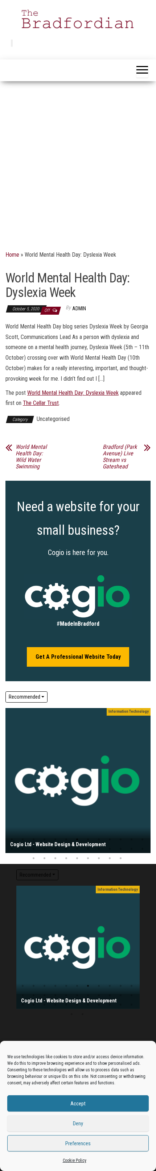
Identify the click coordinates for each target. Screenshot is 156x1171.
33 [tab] (99, 858)
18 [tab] (55, 849)
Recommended (24, 697)
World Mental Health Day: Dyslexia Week (73, 392)
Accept (78, 1103)
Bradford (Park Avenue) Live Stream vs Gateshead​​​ (120, 457)
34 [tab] (109, 858)
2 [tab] (22, 839)
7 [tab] (77, 839)
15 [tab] (22, 849)
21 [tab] (88, 849)
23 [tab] (109, 849)
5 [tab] (55, 839)
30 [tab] (66, 858)
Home (12, 254)
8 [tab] (88, 839)
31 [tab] (77, 858)
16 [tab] (33, 849)
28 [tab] (44, 858)
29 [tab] (55, 858)
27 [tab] (33, 858)
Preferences (78, 1143)
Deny (78, 1123)
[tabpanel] (78, 780)
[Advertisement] (78, 163)
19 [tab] (66, 849)
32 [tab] (88, 858)
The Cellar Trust (41, 403)
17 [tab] (44, 849)
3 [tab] (33, 839)
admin (79, 308)
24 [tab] (120, 849)
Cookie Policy (74, 1160)
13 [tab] (142, 839)
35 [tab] (120, 858)
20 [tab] (77, 849)
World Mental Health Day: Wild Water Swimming (31, 457)
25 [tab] (131, 849)
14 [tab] (12, 849)
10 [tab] (109, 839)
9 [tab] (99, 839)
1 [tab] (12, 839)
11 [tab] (120, 839)
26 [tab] (142, 849)
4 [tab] (44, 839)
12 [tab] (131, 839)
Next (143, 780)
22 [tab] (99, 849)
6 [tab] (66, 839)
